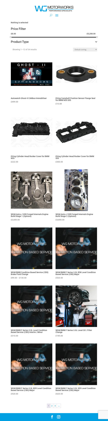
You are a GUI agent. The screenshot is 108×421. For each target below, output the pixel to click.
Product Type (20, 42)
